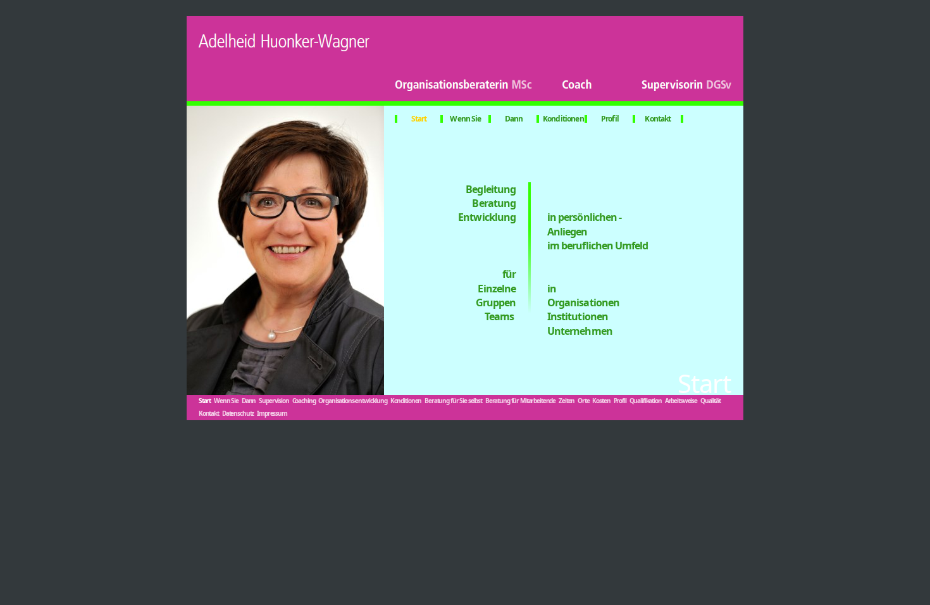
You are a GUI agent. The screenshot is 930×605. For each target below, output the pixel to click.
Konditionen (563, 119)
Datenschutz (238, 413)
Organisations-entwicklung (352, 400)
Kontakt (658, 119)
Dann (514, 119)
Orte (583, 400)
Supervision (273, 400)
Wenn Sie (465, 119)
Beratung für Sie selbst (453, 400)
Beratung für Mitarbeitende (520, 400)
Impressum (272, 413)
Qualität (710, 400)
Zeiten (566, 400)
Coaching (304, 400)
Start (419, 119)
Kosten (601, 400)
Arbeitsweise (681, 400)
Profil (610, 119)
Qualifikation (645, 400)
